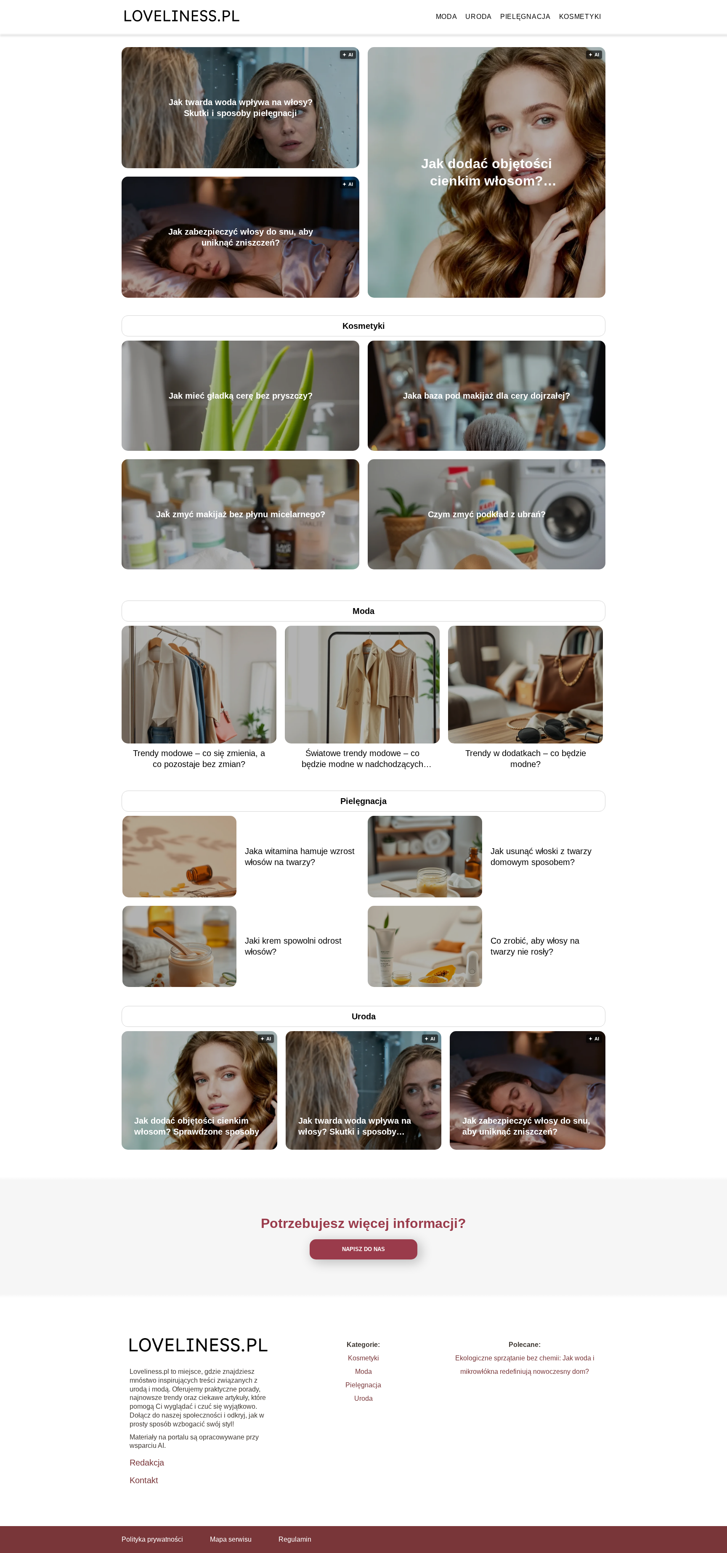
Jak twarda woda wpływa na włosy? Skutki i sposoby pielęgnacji (241, 108)
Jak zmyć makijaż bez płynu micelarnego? (240, 514)
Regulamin (295, 1539)
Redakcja (147, 1462)
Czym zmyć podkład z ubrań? (487, 514)
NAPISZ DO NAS (363, 1249)
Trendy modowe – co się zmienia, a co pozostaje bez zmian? (199, 759)
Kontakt (144, 1480)
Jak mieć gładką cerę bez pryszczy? (241, 395)
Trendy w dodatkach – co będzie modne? (525, 759)
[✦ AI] (535, 295)
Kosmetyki (580, 16)
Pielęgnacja (525, 16)
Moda (446, 16)
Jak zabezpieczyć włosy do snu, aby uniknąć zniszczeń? (240, 237)
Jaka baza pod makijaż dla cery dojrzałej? (486, 395)
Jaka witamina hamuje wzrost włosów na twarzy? (300, 857)
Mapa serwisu (231, 1539)
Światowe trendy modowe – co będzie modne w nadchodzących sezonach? (362, 759)
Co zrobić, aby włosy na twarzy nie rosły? (535, 946)
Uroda (478, 16)
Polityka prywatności (152, 1539)
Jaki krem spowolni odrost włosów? (293, 946)
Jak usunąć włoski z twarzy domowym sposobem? (541, 857)
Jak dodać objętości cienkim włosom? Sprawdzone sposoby (487, 173)
